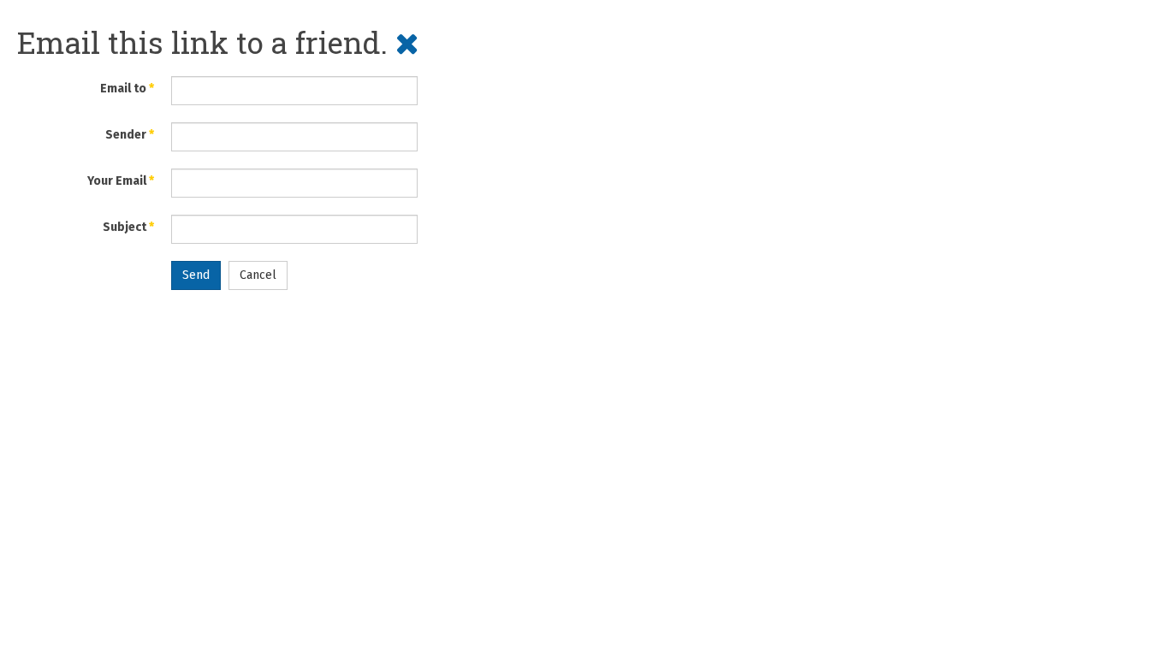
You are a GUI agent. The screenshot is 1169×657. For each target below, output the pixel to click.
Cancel (258, 275)
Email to (127, 88)
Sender (129, 134)
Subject (128, 227)
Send (196, 275)
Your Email (120, 181)
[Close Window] (407, 42)
